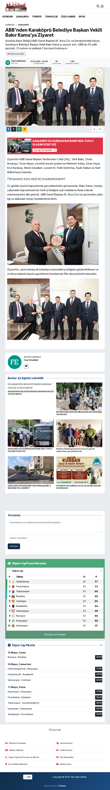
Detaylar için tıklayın (55, 634)
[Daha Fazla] (24, 129)
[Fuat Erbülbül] (14, 362)
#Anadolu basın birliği (15, 54)
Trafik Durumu (66, 750)
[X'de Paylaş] (13, 129)
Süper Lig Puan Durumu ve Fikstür (24, 757)
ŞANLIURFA (22, 16)
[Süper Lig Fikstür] (101, 645)
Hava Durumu (66, 743)
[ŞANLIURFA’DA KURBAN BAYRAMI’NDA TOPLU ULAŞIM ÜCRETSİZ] (31, 433)
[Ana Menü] (102, 6)
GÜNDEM (7, 16)
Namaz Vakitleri (16, 750)
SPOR (82, 16)
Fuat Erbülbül (31, 360)
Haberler (9, 25)
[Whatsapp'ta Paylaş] (19, 129)
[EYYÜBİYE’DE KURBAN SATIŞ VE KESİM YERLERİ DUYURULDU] (79, 470)
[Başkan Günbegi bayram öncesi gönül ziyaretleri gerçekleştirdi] (79, 433)
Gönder (14, 546)
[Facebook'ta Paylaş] (8, 129)
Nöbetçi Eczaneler (17, 743)
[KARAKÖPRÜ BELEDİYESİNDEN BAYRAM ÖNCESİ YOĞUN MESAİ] (31, 386)
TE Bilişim (62, 786)
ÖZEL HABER (68, 16)
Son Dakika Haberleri (18, 764)
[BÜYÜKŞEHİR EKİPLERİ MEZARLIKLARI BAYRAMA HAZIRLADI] (79, 396)
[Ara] (98, 6)
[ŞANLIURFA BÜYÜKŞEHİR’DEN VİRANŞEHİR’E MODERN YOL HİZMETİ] (31, 470)
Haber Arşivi (65, 764)
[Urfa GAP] (16, 6)
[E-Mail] (26, 366)
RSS (29, 777)
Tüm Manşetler (67, 757)
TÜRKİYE (37, 16)
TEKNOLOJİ (51, 16)
